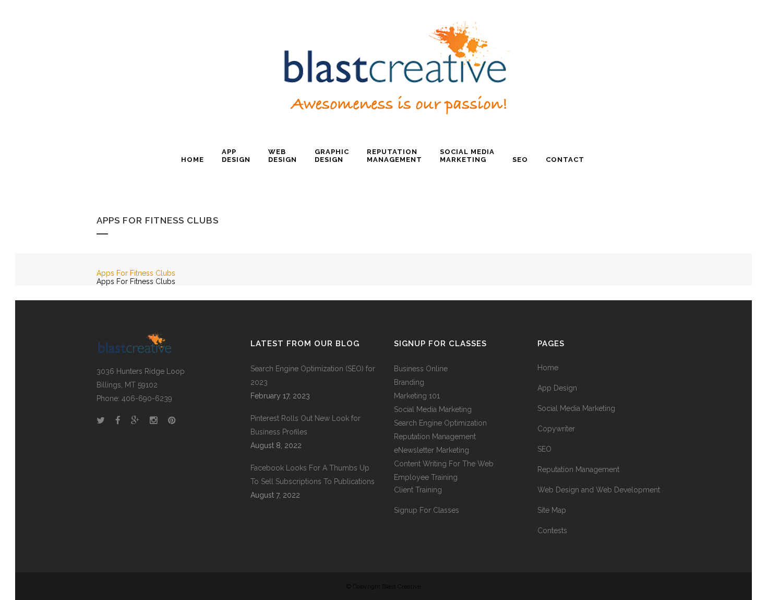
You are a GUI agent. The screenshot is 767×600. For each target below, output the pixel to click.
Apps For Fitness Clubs (136, 273)
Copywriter (556, 429)
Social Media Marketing (433, 409)
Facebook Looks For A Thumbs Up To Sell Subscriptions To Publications (312, 475)
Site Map (551, 510)
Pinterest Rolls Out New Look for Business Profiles (305, 425)
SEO (544, 449)
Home (547, 367)
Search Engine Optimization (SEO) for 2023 (312, 375)
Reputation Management (578, 469)
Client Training (418, 490)
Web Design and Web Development (598, 490)
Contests (552, 530)
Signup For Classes (426, 510)
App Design (557, 388)
